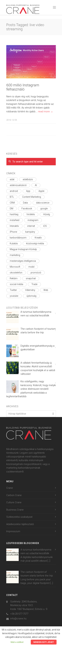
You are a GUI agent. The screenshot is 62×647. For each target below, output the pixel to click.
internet (31, 226)
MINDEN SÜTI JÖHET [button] (43, 642)
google (44, 208)
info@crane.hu (18, 618)
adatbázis (28, 179)
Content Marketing (31, 197)
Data (25, 202)
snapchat (31, 278)
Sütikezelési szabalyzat (19, 516)
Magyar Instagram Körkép (23, 249)
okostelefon (16, 272)
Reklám (14, 278)
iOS (45, 226)
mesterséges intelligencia (23, 261)
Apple (41, 191)
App (28, 191)
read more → (45, 111)
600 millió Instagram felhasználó (22, 87)
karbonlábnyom (18, 237)
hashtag (14, 214)
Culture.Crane (13, 502)
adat (12, 179)
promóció (36, 272)
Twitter (13, 290)
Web (45, 290)
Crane (9, 487)
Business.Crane (15, 509)
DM (11, 208)
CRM (12, 202)
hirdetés (31, 214)
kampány (30, 231)
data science (42, 202)
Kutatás (14, 243)
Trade (34, 284)
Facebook (26, 208)
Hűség (46, 214)
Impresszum (13, 531)
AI (36, 185)
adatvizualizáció (18, 185)
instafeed (14, 220)
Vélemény (30, 290)
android (14, 191)
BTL (12, 197)
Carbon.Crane (14, 495)
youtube (14, 296)
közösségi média (35, 243)
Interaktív (14, 226)
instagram (33, 220)
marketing (15, 255)
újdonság (31, 296)
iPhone (13, 231)
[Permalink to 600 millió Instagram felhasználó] (31, 61)
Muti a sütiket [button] (17, 642)
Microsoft (15, 266)
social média (16, 284)
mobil (31, 266)
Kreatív (38, 237)
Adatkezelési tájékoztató (20, 524)
